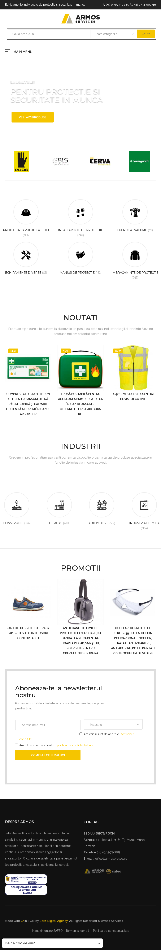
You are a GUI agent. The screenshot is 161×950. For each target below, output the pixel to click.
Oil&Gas (59, 523)
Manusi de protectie (80, 273)
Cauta (146, 34)
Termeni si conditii (78, 930)
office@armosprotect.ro (111, 858)
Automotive (101, 523)
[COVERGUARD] (139, 161)
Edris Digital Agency (54, 921)
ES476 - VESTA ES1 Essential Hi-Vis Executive (133, 396)
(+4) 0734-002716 (145, 4)
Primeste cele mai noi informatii (48, 757)
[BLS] (61, 161)
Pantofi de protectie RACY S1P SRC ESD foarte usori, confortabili (28, 633)
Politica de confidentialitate (111, 930)
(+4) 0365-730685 (117, 4)
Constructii (17, 523)
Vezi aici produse (32, 117)
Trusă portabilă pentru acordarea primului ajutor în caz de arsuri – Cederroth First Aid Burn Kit (80, 404)
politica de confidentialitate (75, 745)
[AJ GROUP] (21, 161)
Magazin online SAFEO (47, 930)
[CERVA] (100, 161)
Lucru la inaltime (135, 230)
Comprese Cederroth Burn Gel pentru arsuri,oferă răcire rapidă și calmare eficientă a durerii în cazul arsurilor (28, 404)
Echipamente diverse (26, 273)
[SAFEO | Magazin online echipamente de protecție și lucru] (115, 870)
